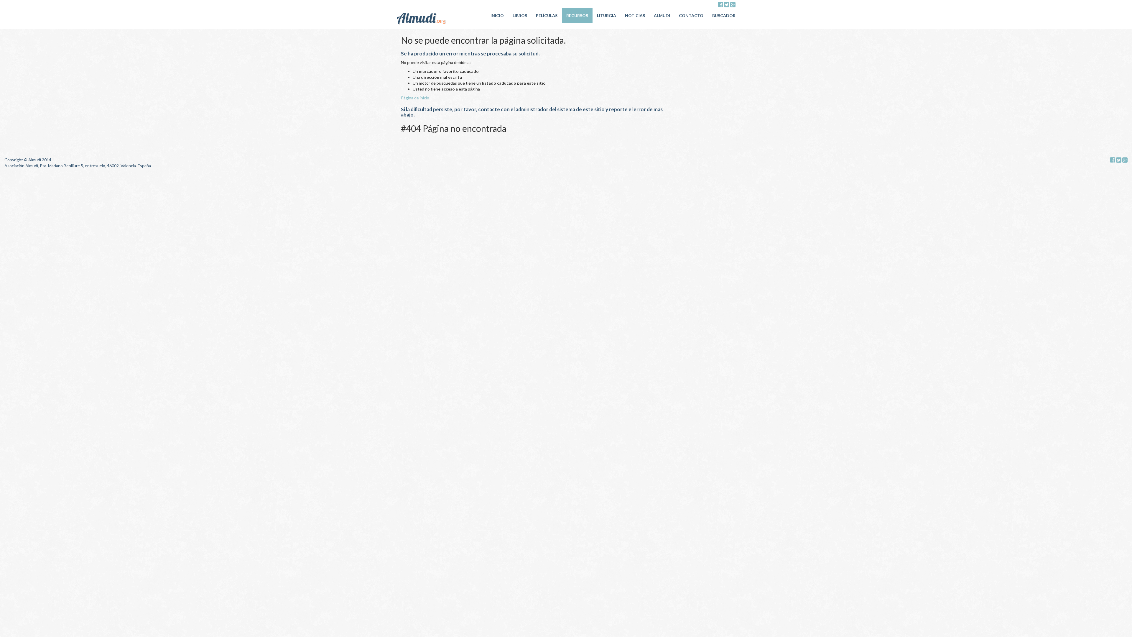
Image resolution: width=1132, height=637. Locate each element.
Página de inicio (415, 97)
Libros (520, 15)
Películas (546, 15)
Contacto (691, 15)
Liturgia (606, 15)
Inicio (497, 15)
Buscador (724, 15)
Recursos (577, 15)
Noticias (635, 15)
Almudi (662, 15)
